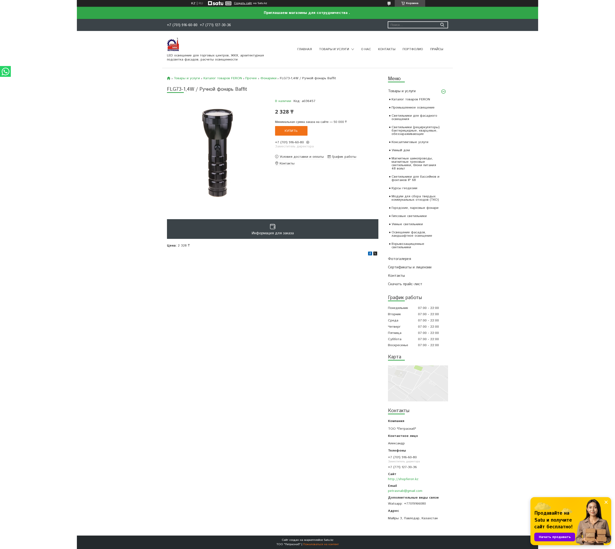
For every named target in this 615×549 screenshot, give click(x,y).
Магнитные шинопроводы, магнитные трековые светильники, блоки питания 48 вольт (414, 163)
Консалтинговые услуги (410, 142)
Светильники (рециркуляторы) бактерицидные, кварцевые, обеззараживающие (416, 130)
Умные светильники (407, 224)
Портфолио (413, 49)
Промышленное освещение (413, 107)
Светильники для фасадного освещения (414, 117)
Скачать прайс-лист (405, 284)
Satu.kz (328, 540)
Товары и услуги (334, 49)
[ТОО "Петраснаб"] (173, 44)
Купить (291, 130)
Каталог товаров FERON (411, 99)
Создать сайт (243, 3)
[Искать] (442, 25)
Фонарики (268, 78)
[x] (375, 254)
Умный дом (401, 150)
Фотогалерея (399, 258)
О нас (366, 49)
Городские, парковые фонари (415, 207)
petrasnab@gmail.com (405, 491)
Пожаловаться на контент (321, 544)
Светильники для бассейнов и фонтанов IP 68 (415, 178)
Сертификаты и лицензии (409, 267)
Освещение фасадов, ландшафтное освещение (412, 234)
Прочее (251, 78)
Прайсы (436, 49)
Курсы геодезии (404, 188)
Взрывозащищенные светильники (408, 245)
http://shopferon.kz (403, 479)
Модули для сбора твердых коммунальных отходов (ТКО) (415, 198)
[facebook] (370, 254)
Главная (304, 49)
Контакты (386, 49)
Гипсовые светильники (409, 216)
